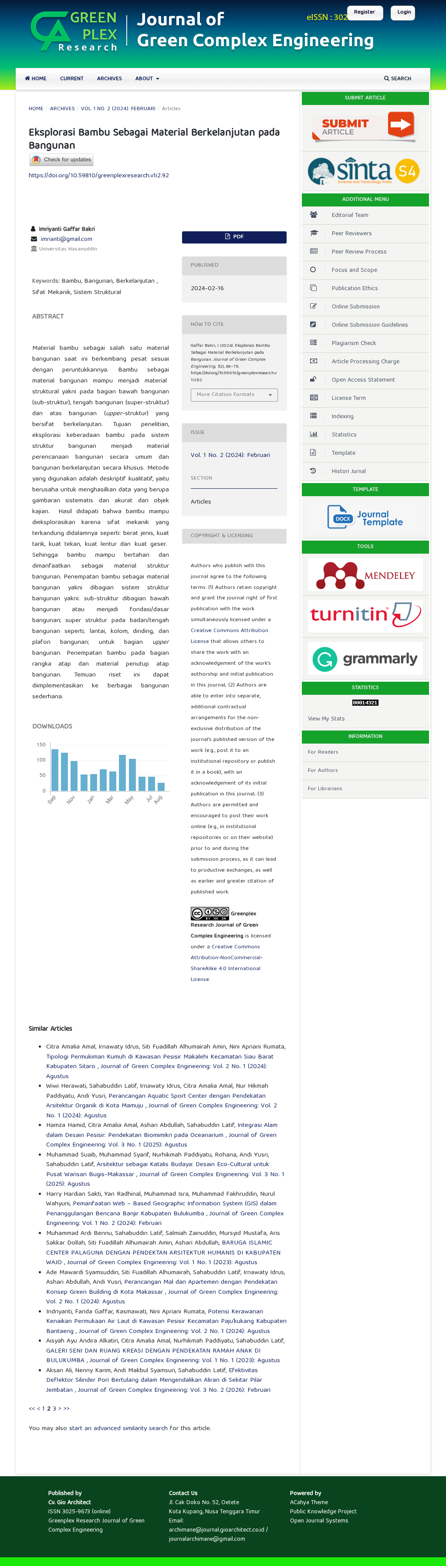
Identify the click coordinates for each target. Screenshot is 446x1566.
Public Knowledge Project (323, 1512)
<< (32, 1409)
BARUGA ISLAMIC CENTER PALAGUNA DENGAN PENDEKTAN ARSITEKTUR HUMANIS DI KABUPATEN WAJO (163, 1253)
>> (67, 1409)
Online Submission (356, 307)
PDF (237, 237)
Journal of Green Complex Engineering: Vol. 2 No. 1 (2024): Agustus (156, 1071)
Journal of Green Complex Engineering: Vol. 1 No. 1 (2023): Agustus (162, 1262)
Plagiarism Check (354, 343)
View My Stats (326, 719)
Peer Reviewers (352, 234)
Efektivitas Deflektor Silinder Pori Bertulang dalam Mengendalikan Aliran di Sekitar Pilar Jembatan (154, 1380)
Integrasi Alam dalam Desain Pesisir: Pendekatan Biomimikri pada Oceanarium (161, 1130)
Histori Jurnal (349, 472)
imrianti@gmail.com (66, 239)
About (145, 79)
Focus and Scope (354, 270)
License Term (349, 398)
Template (343, 453)
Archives (109, 79)
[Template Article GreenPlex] (365, 517)
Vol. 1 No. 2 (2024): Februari (118, 109)
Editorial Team (350, 215)
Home (38, 79)
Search (400, 79)
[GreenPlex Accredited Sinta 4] (365, 171)
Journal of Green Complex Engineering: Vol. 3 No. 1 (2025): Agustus (161, 1140)
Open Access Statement (363, 380)
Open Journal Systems (319, 1521)
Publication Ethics (355, 289)
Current (72, 79)
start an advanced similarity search (118, 1428)
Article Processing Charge (365, 362)
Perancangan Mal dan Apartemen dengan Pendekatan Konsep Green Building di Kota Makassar (161, 1287)
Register (364, 12)
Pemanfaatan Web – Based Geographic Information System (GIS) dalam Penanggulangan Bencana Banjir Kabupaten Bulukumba (161, 1209)
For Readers (323, 752)
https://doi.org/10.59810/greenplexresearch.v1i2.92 (99, 176)
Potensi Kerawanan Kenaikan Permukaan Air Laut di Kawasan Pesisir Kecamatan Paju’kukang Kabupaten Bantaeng (166, 1321)
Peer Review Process (359, 252)
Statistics (344, 435)
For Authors (323, 771)
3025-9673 (76, 1512)
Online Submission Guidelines (370, 325)
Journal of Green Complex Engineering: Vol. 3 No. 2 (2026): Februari (174, 1390)
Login (404, 12)
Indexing (343, 417)
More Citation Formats (225, 395)
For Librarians (325, 789)
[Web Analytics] (365, 702)
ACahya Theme (309, 1503)
